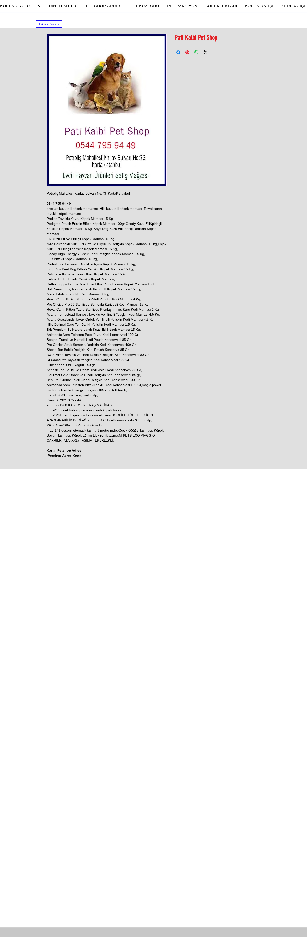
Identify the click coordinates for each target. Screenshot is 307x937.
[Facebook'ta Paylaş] (178, 52)
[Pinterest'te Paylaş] (187, 52)
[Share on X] (205, 52)
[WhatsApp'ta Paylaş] (196, 52)
